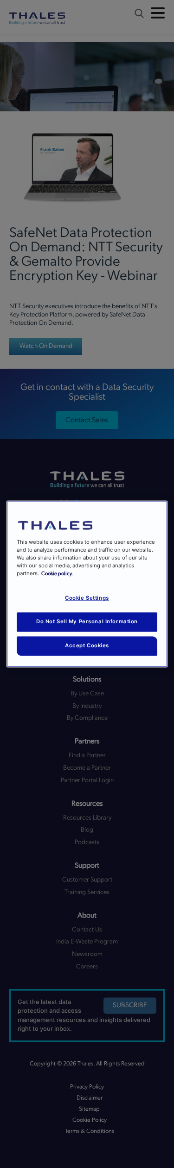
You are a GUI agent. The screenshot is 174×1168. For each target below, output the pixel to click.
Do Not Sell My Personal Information (87, 622)
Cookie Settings (87, 598)
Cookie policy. (57, 574)
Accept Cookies (87, 646)
